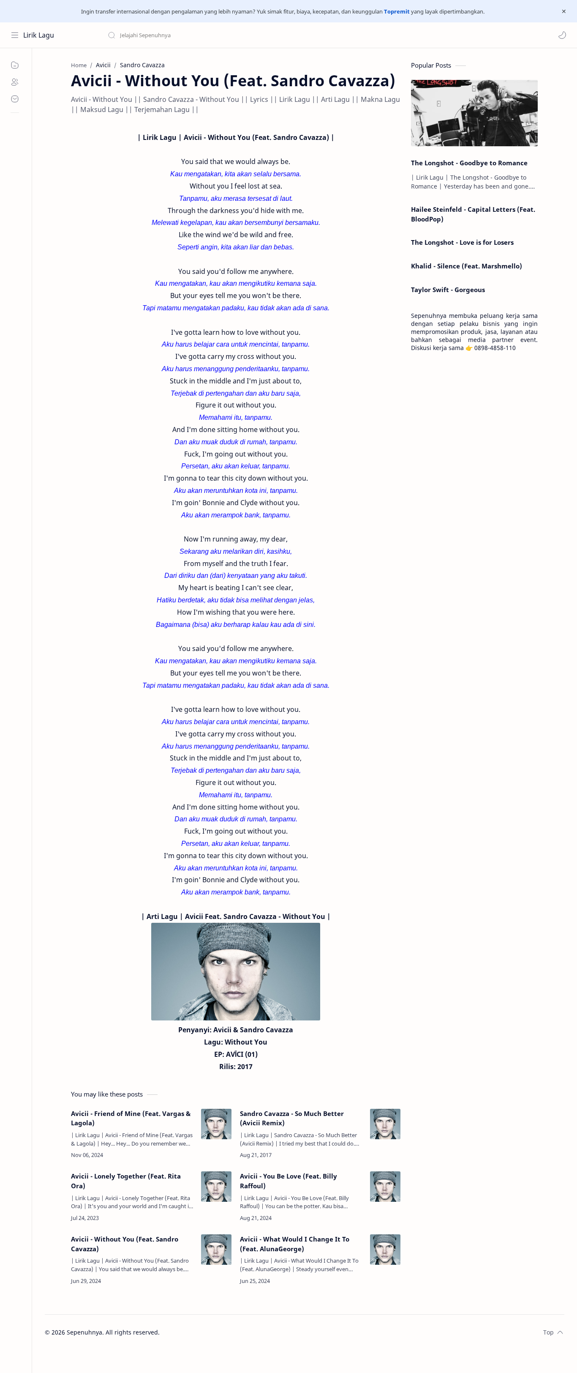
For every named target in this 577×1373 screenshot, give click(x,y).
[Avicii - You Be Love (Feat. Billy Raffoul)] (385, 1186)
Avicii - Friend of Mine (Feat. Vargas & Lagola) (131, 1118)
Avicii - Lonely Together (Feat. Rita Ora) (126, 1181)
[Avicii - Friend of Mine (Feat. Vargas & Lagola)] (216, 1124)
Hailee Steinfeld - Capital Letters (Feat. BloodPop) (473, 214)
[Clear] (240, 35)
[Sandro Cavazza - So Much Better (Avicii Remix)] (385, 1124)
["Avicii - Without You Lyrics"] (235, 971)
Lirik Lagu (38, 35)
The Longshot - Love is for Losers (462, 242)
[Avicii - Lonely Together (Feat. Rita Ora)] (216, 1186)
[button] (562, 35)
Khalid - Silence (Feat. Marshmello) (466, 266)
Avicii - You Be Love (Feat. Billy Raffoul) (288, 1181)
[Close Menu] (563, 11)
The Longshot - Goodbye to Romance (469, 163)
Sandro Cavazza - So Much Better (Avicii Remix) (292, 1118)
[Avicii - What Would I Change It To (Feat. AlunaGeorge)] (385, 1249)
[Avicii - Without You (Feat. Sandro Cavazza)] (216, 1249)
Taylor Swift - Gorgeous (448, 289)
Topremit (397, 11)
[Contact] (14, 98)
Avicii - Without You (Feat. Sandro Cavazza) (124, 1244)
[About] (14, 82)
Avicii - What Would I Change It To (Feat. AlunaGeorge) (294, 1244)
